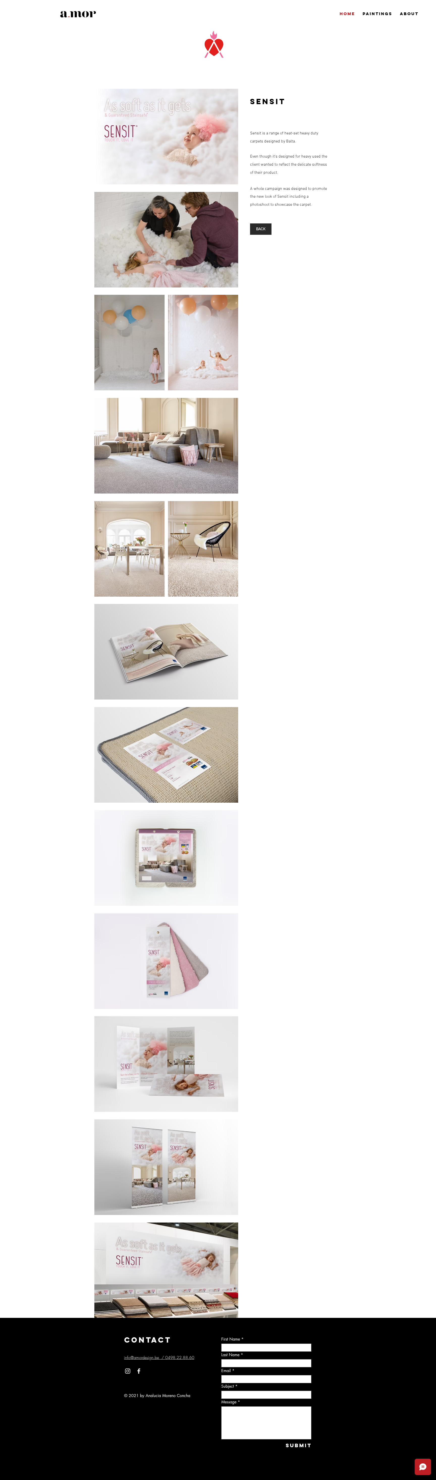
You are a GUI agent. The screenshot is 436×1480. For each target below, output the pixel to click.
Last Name (230, 1355)
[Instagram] (127, 1371)
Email (226, 1371)
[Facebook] (138, 1371)
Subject (227, 1386)
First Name (230, 1339)
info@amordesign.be (141, 1357)
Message (228, 1402)
